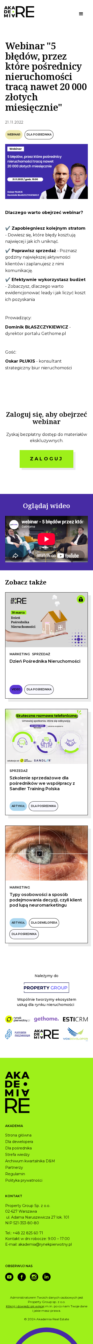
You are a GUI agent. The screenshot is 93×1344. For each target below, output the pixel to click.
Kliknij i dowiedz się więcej (25, 1306)
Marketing (20, 654)
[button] (81, 14)
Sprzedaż (41, 654)
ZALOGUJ (46, 459)
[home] (19, 11)
